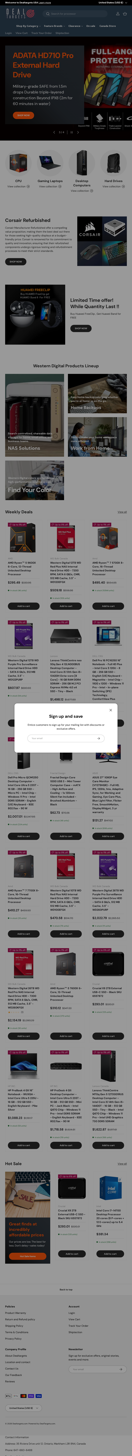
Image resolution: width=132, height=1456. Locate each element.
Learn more (45, 2)
